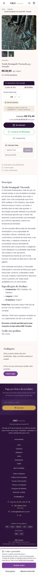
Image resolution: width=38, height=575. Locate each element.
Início (3, 9)
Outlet (19, 463)
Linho (19, 445)
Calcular (28, 150)
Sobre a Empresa (19, 474)
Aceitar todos (19, 565)
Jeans (19, 456)
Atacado (10, 9)
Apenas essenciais (28, 571)
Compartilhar (20, 138)
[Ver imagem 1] (5, 54)
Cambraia (19, 449)
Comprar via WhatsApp (20, 132)
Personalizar (10, 571)
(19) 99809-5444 (20, 506)
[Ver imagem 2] (11, 54)
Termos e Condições (19, 485)
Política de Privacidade (19, 477)
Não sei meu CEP (10, 155)
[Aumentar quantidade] (19, 97)
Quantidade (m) (9, 92)
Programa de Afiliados (19, 488)
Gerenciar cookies (19, 492)
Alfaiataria (19, 452)
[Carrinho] (34, 3)
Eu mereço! (20, 125)
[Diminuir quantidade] (6, 97)
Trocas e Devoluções (19, 481)
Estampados (19, 460)
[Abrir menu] (4, 3)
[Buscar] (29, 3)
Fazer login (10, 374)
